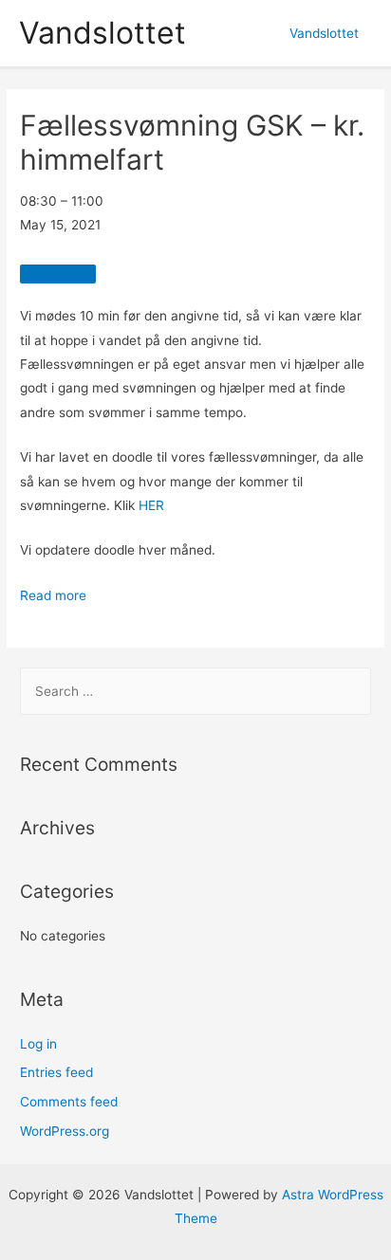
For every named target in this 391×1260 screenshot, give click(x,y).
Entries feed (56, 1072)
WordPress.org (64, 1131)
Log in (38, 1043)
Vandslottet (102, 32)
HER (151, 505)
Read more (53, 595)
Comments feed (69, 1101)
